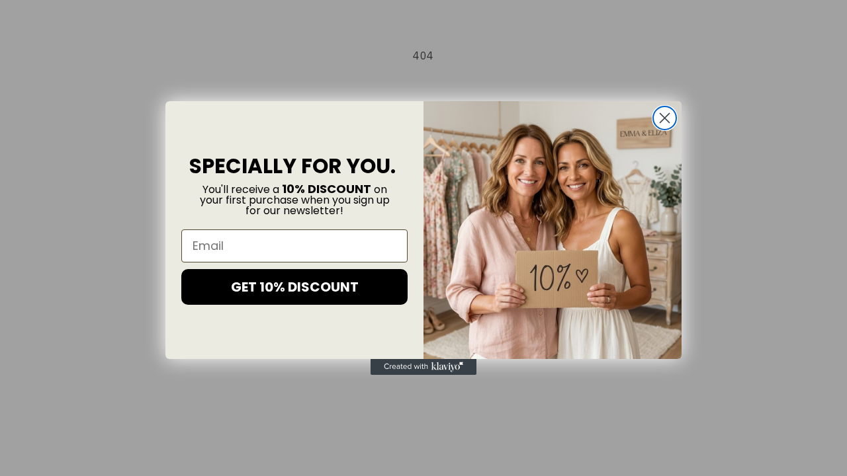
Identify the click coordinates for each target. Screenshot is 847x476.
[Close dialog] (664, 118)
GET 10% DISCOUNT (295, 287)
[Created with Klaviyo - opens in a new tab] (423, 367)
